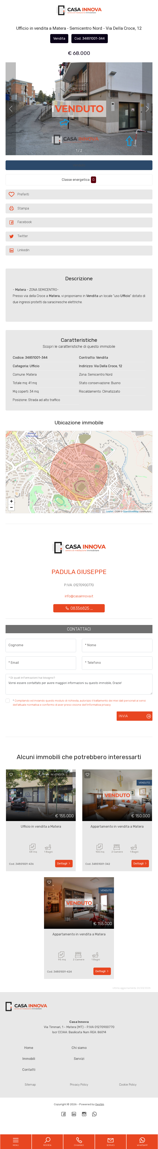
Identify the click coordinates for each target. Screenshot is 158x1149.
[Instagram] (84, 1114)
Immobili (28, 1059)
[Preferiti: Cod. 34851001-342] (87, 775)
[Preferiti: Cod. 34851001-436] (11, 775)
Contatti (28, 1070)
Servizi (79, 1059)
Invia (123, 716)
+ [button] (11, 501)
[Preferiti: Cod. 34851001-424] (49, 882)
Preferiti (29, 195)
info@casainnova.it (79, 596)
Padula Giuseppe (79, 572)
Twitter (22, 236)
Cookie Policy (127, 1084)
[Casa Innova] (79, 10)
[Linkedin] (74, 1114)
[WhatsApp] (94, 1114)
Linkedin (23, 250)
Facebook (24, 222)
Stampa (23, 208)
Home (28, 1048)
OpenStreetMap (131, 511)
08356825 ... (81, 608)
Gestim (99, 1104)
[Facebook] (63, 1114)
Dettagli (62, 863)
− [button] (11, 507)
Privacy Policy (79, 1084)
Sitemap (30, 1084)
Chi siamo (79, 1048)
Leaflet (109, 511)
